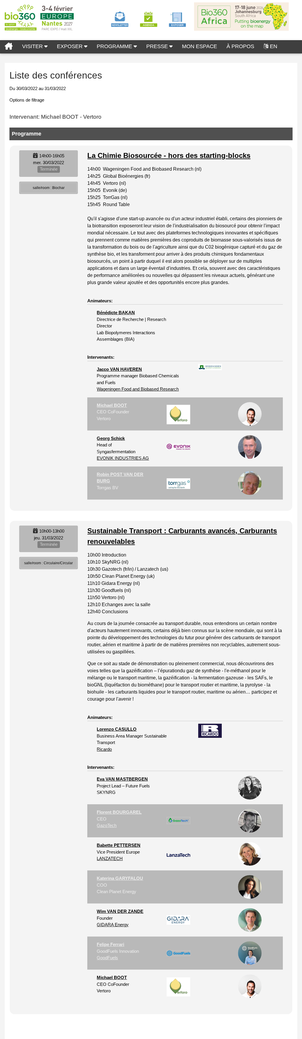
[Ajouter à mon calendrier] (35, 155)
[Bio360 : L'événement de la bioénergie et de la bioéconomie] (8, 46)
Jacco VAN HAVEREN (119, 369)
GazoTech (106, 825)
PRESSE (157, 46)
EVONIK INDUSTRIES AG (123, 458)
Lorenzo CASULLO (117, 729)
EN (273, 46)
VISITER (33, 46)
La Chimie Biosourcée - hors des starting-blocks (168, 155)
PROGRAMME (115, 46)
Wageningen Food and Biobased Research (138, 389)
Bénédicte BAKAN (116, 312)
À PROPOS (240, 46)
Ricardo (104, 749)
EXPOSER (70, 46)
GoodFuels (107, 957)
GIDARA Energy (113, 924)
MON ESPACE (199, 46)
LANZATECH (110, 858)
